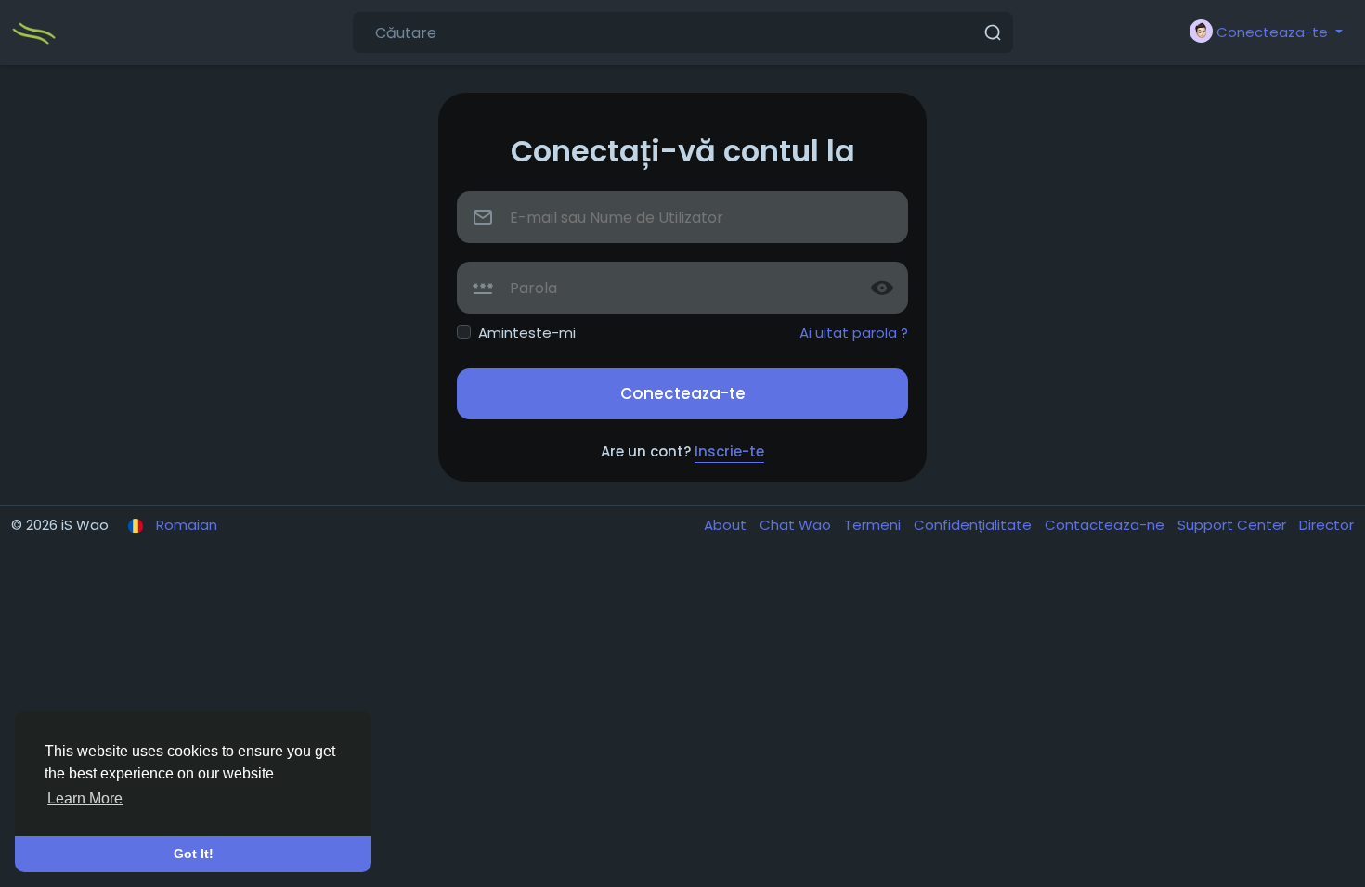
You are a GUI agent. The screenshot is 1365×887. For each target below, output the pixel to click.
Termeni (874, 524)
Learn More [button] (85, 798)
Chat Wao (797, 524)
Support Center (1233, 524)
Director (1326, 524)
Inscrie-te (729, 451)
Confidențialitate (974, 524)
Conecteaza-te (683, 393)
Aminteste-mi (527, 332)
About (727, 524)
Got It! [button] (194, 853)
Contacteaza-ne (1106, 524)
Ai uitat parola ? (854, 332)
